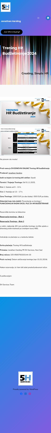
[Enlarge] (48, 130)
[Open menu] (38, 18)
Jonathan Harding (11, 21)
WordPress (33, 389)
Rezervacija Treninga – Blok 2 (12, 221)
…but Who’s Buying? (11, 32)
